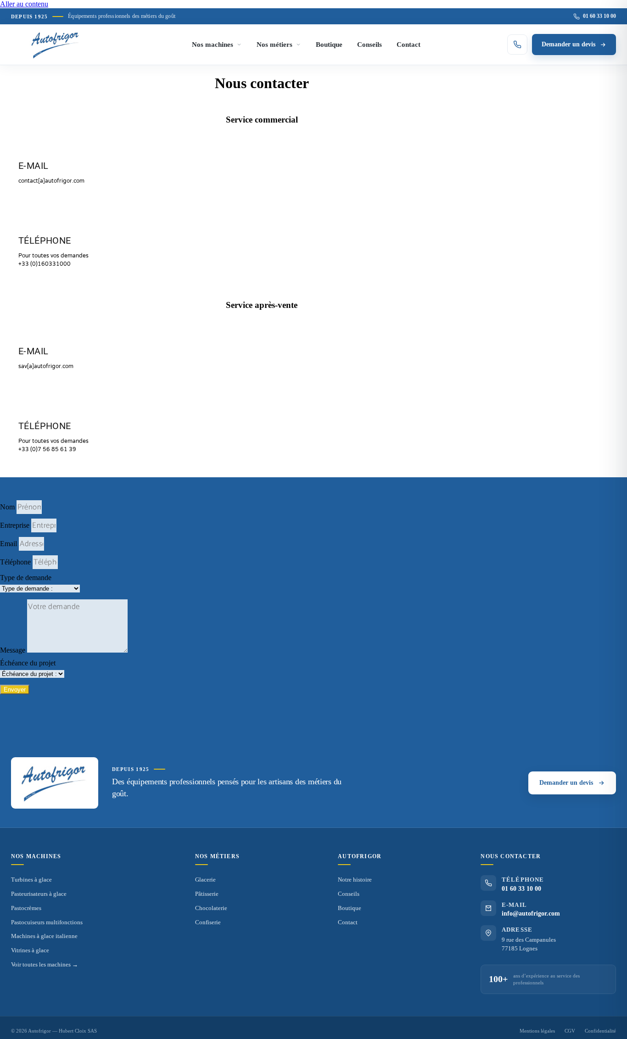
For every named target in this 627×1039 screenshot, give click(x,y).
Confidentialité (600, 1030)
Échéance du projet (28, 663)
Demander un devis (568, 44)
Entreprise (15, 525)
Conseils (369, 44)
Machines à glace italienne (44, 936)
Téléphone (16, 562)
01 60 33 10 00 (599, 16)
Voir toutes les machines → (44, 964)
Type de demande (25, 577)
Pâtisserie (206, 893)
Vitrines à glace (30, 950)
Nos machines (212, 44)
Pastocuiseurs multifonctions (47, 922)
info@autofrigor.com (531, 913)
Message (13, 650)
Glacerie (205, 879)
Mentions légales (537, 1030)
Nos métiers (274, 44)
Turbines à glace (31, 879)
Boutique (329, 44)
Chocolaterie (211, 908)
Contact (408, 44)
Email (9, 543)
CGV (570, 1030)
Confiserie (208, 922)
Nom (8, 507)
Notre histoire (355, 879)
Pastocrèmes (26, 908)
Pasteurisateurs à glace (39, 893)
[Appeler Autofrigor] (517, 44)
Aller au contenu (24, 4)
